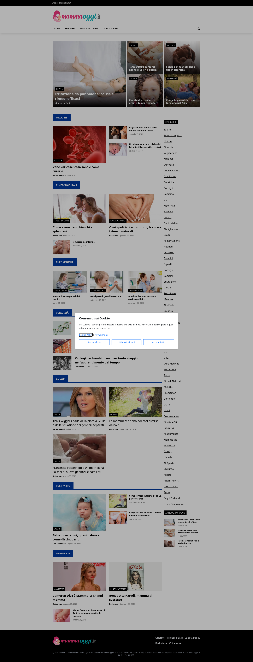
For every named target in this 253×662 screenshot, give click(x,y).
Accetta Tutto (158, 342)
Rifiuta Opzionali (126, 342)
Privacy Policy (101, 334)
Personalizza (94, 342)
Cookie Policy (85, 334)
